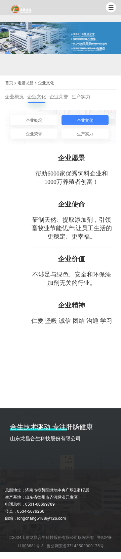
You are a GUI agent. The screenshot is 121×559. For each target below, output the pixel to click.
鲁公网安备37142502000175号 (75, 545)
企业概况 (14, 96)
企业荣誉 (58, 96)
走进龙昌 (25, 82)
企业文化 (46, 82)
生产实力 (81, 96)
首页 (9, 82)
